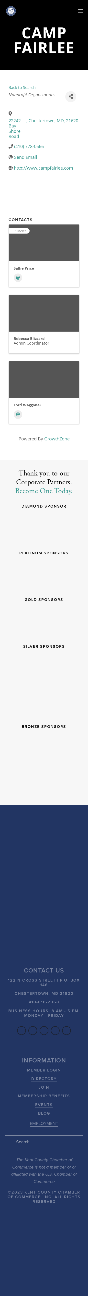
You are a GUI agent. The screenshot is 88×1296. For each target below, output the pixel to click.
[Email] (18, 278)
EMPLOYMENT (44, 1123)
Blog (44, 1113)
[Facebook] (21, 1030)
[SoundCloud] (55, 1030)
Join (44, 1087)
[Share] (70, 96)
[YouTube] (44, 1030)
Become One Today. (44, 491)
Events (44, 1105)
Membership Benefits (44, 1096)
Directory (44, 1079)
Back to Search (22, 87)
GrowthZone (57, 439)
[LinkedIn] (32, 1030)
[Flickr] (66, 1030)
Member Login (44, 1070)
